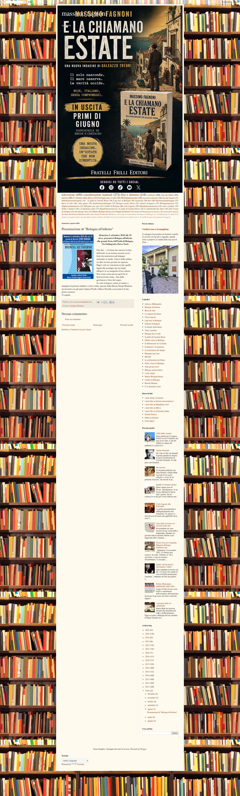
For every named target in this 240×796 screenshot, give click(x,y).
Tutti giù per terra (152, 366)
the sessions (160, 467)
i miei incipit (94, 214)
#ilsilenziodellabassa (79, 214)
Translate (80, 764)
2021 (147, 649)
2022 (147, 645)
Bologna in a (152, 214)
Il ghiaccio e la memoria (154, 346)
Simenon (142, 214)
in (114, 217)
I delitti (172, 214)
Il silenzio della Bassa (83, 197)
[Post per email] (98, 302)
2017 (147, 664)
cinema (165, 211)
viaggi (166, 217)
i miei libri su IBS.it (153, 407)
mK (130, 217)
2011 (147, 686)
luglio (150, 717)
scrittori (151, 194)
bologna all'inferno (122, 211)
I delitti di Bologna (111, 206)
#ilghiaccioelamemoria (70, 206)
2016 (147, 668)
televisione (68, 194)
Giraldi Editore (151, 414)
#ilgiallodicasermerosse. (151, 211)
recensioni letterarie (150, 198)
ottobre (151, 701)
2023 (147, 641)
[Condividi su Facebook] (110, 302)
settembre (152, 705)
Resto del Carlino (105, 217)
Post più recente (68, 325)
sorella (144, 217)
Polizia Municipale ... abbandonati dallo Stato (165, 585)
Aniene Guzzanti (162, 450)
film (149, 200)
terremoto (158, 217)
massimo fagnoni (84, 13)
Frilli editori (149, 421)
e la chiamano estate (87, 208)
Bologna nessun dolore (125, 203)
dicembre (151, 693)
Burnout (148, 356)
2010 (147, 690)
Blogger (143, 749)
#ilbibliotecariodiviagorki (72, 200)
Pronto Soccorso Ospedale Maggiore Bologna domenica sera (166, 545)
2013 (147, 679)
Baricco (114, 214)
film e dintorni (130, 194)
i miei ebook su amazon (154, 397)
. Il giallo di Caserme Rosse (97, 200)
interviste (105, 214)
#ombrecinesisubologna (102, 203)
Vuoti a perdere (151, 330)
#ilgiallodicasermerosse (148, 206)
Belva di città (67, 203)
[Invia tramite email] (102, 302)
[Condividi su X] (108, 302)
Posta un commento (73, 319)
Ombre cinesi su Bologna (154, 340)
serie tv (137, 217)
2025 (147, 633)
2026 (147, 630)
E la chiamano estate (153, 386)
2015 (147, 671)
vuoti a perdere (168, 206)
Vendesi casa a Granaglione (155, 229)
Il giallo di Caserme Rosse (127, 214)
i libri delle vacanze (164, 433)
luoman (126, 749)
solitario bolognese (147, 203)
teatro (150, 217)
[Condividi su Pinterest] (113, 302)
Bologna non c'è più (152, 333)
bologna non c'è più (107, 197)
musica (65, 197)
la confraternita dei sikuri (154, 208)
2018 (147, 660)
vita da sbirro (167, 194)
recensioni (139, 200)
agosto (150, 709)
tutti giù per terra (81, 211)
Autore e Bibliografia (153, 304)
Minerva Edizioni (151, 417)
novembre (152, 697)
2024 (147, 637)
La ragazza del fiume (153, 313)
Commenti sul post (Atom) (80, 329)
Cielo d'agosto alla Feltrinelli (163, 505)
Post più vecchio (126, 325)
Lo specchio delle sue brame (88, 217)
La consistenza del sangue (155, 350)
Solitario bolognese (152, 323)
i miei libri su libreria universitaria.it (159, 401)
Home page (97, 325)
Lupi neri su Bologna (121, 200)
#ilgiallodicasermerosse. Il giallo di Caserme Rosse (120, 208)
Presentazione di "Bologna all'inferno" (162, 712)
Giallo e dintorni (68, 208)
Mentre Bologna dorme (101, 211)
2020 (147, 652)
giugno (151, 720)
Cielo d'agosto (150, 317)
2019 (147, 656)
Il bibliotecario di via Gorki (156, 343)
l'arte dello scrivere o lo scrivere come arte (165, 524)
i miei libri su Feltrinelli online (157, 411)
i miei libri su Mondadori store (157, 404)
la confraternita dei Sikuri (155, 360)
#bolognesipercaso (167, 203)
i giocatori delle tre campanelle (163, 604)
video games (83, 203)
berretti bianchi (168, 198)
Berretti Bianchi (151, 383)
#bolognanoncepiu (129, 197)
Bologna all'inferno (152, 307)
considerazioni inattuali (97, 194)
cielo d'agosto (129, 206)
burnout (137, 211)
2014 (147, 675)
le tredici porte (122, 217)
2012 (147, 683)
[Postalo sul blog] (105, 302)
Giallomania (163, 214)
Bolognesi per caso (91, 206)
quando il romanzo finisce (166, 484)
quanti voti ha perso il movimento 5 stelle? (164, 565)
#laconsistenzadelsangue (165, 200)
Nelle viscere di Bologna (154, 363)
